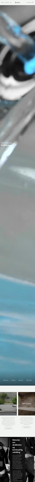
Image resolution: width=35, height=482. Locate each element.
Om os (10, 2)
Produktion (7, 2)
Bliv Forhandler (28, 2)
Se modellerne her (8, 428)
